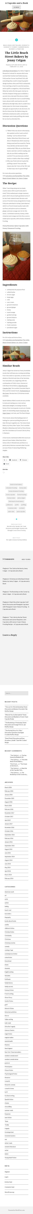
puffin (17, 504)
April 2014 (8, 871)
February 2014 (9, 878)
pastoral (7, 1063)
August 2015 (8, 849)
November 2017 (9, 813)
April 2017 (8, 820)
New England (8, 1048)
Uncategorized (9, 1132)
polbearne (9, 504)
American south (9, 892)
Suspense (7, 1114)
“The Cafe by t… (15, 755)
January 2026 (8, 794)
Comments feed (9, 1187)
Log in (6, 1177)
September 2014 (9, 856)
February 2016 (9, 838)
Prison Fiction (9, 1070)
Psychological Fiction (11, 1074)
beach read (7, 45)
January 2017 (8, 824)
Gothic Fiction (9, 1001)
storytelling (8, 1106)
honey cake (23, 488)
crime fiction (8, 957)
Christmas (8, 939)
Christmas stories (10, 943)
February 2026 (9, 791)
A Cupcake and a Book (16, 3)
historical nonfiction (10, 1012)
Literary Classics (9, 1030)
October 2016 (9, 831)
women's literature (16, 49)
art (6, 895)
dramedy (7, 968)
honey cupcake (10, 494)
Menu (17, 7)
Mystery (7, 1045)
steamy (7, 1103)
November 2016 (9, 827)
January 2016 (8, 842)
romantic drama (9, 1088)
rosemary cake (12, 508)
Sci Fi (6, 1092)
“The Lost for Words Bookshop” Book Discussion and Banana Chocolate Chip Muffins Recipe (16, 709)
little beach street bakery (16, 501)
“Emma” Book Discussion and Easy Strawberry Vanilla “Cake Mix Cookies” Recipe (16, 740)
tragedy (7, 1128)
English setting (9, 972)
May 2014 (7, 867)
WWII (6, 1154)
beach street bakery (16, 484)
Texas (6, 1121)
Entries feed (8, 1182)
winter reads (8, 1143)
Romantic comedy (11, 47)
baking (7, 906)
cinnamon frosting (11, 488)
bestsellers (16, 45)
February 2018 (9, 809)
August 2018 (8, 802)
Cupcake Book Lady (18, 65)
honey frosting (21, 494)
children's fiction (9, 928)
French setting (9, 994)
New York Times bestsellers (13, 1052)
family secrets (9, 986)
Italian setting (9, 1019)
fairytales (7, 975)
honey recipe (11, 498)
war (6, 1139)
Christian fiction (9, 932)
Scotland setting (9, 1095)
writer (6, 1150)
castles (7, 924)
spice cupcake (21, 511)
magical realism (9, 1037)
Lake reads (8, 1023)
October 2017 (9, 816)
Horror (7, 1015)
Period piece (8, 1066)
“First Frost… (14, 764)
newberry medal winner (11, 1059)
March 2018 (8, 805)
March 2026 (8, 787)
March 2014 (8, 874)
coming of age (9, 950)
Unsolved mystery (10, 1136)
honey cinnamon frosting (16, 491)
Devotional (8, 961)
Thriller (7, 1125)
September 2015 (9, 845)
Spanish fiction (9, 1099)
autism (7, 903)
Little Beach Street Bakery (10, 71)
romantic (25, 45)
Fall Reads (8, 979)
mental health (9, 1041)
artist (6, 899)
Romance (7, 1077)
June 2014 (8, 864)
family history (9, 983)
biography (8, 917)
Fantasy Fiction (9, 990)
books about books (10, 921)
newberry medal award (11, 1055)
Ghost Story (8, 997)
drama (6, 964)
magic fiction (8, 1034)
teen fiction (8, 1117)
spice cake (11, 511)
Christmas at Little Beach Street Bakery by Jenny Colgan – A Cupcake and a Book (16, 581)
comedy (7, 946)
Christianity (8, 935)
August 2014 (8, 860)
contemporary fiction (11, 954)
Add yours (26, 559)
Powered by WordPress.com (16, 1210)
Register (7, 1172)
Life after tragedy (10, 1026)
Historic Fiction (9, 1008)
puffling (23, 504)
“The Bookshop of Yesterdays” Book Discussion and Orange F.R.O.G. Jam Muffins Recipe (15, 725)
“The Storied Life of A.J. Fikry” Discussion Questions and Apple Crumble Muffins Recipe (14, 732)
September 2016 (9, 835)
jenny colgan (21, 498)
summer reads (23, 47)
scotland (21, 508)
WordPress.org (9, 1192)
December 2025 (9, 798)
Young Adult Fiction (10, 1157)
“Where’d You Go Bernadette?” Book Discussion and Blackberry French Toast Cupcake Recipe (16, 717)
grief (6, 1004)
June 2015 (8, 853)
